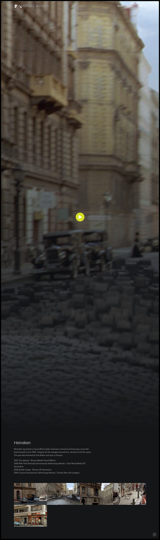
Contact (129, 6)
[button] (145, 6)
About (140, 6)
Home (120, 6)
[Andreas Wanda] (32, 6)
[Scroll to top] (154, 534)
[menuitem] (120, 6)
